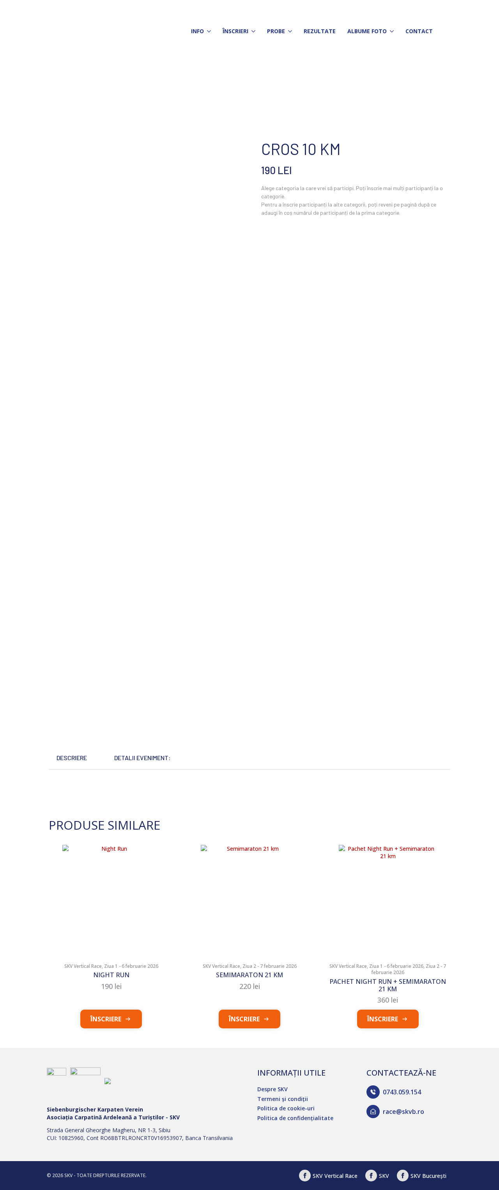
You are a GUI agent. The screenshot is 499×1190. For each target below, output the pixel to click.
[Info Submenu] (207, 31)
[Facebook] (305, 1175)
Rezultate (320, 31)
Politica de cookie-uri (286, 1108)
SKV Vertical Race (335, 1175)
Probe (276, 31)
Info (197, 31)
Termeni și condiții (282, 1099)
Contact (419, 31)
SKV (384, 1175)
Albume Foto (367, 31)
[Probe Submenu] (288, 31)
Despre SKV (272, 1089)
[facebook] (371, 1175)
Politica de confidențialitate (295, 1118)
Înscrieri (235, 31)
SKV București (428, 1175)
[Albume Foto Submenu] (390, 31)
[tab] (72, 757)
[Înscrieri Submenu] (251, 31)
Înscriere (105, 1019)
